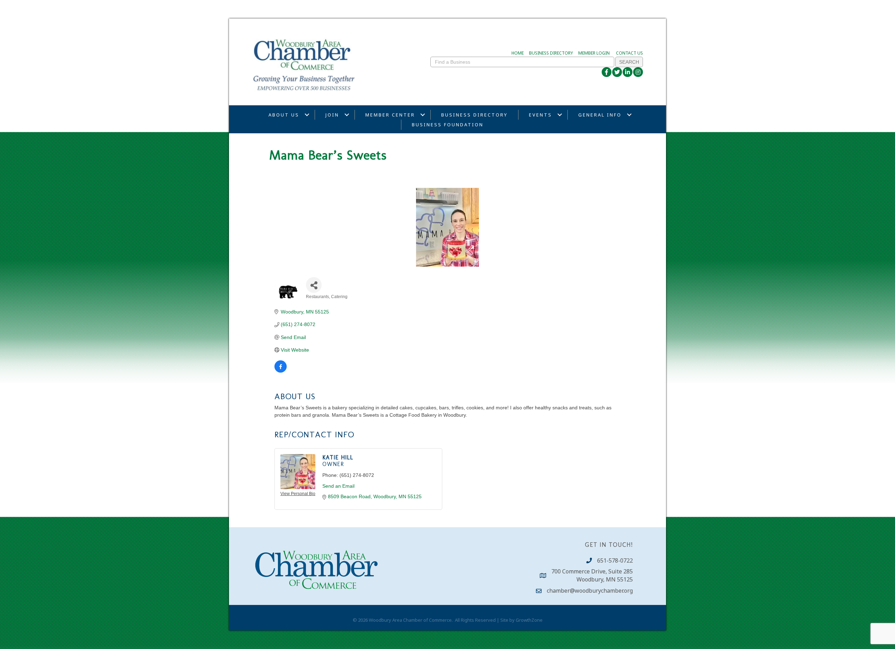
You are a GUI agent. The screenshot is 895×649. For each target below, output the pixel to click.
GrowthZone (529, 620)
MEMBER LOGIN (594, 53)
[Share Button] (314, 285)
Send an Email (338, 486)
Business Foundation (448, 124)
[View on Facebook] (280, 371)
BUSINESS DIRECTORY (551, 53)
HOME (517, 53)
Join (332, 115)
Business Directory (474, 115)
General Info (600, 115)
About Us (283, 115)
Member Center (390, 115)
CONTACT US (629, 53)
